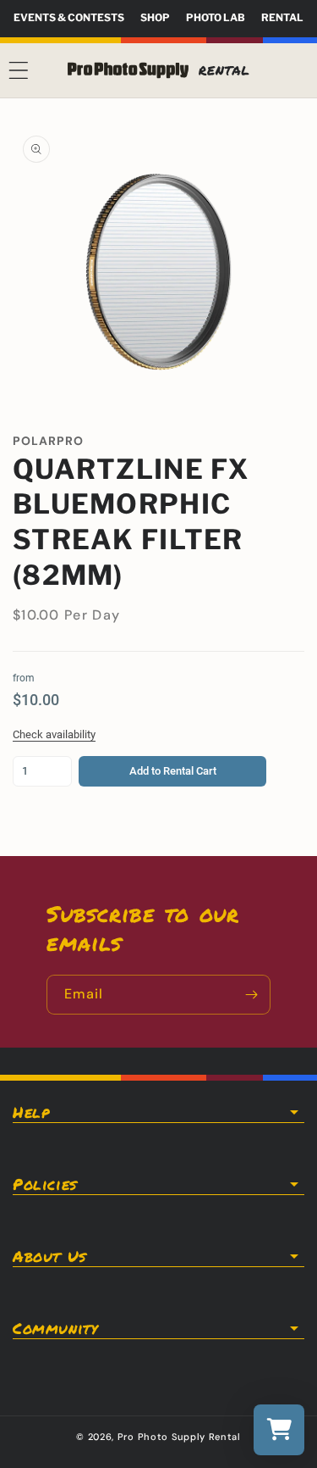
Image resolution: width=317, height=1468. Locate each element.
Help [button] (31, 1112)
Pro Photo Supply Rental (179, 1437)
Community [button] (55, 1328)
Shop (155, 17)
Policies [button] (45, 1184)
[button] (18, 70)
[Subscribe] (251, 995)
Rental (282, 17)
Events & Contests (69, 17)
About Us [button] (49, 1256)
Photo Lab (215, 17)
